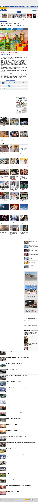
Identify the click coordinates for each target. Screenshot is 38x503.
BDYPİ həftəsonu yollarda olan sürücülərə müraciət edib (17, 479)
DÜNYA (22, 6)
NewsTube (35, 6)
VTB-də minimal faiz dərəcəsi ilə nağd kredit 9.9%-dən (8, 52)
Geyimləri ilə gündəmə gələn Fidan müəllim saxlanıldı (16, 436)
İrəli (37, 16)
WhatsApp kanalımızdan (10, 80)
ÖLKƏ (7, 6)
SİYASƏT (10, 6)
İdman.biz (31, 8)
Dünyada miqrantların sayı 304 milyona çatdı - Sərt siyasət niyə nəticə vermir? (20, 442)
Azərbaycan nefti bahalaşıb (11, 424)
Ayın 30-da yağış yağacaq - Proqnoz (13, 381)
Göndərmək (27, 330)
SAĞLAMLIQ (30, 6)
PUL (11, 8)
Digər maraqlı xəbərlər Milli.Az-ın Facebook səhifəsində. (15, 82)
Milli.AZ (3, 10)
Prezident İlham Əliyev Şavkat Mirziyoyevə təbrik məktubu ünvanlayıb (20, 412)
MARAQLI (25, 6)
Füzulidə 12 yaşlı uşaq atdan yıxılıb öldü (13, 448)
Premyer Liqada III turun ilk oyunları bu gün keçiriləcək (16, 473)
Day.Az (20, 8)
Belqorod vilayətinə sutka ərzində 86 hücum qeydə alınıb (16, 375)
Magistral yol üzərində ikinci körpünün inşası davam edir (17, 357)
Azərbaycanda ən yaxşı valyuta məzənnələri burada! (31, 19)
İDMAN (19, 6)
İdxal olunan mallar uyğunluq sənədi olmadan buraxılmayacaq (18, 485)
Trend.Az (23, 8)
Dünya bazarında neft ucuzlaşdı (12, 491)
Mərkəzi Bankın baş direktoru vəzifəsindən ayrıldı (16, 460)
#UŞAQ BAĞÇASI (9, 54)
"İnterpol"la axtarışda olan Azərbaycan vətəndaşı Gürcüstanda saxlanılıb (19, 387)
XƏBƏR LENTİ (3, 6)
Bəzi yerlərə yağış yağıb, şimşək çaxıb (13, 418)
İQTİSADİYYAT (15, 6)
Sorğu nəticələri (35, 330)
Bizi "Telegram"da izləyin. (15, 85)
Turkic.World (36, 8)
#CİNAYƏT (3, 54)
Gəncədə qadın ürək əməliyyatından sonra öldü (15, 454)
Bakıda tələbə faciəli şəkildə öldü (12, 369)
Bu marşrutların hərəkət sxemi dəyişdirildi (14, 363)
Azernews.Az (27, 8)
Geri (0, 16)
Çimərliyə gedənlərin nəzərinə (12, 430)
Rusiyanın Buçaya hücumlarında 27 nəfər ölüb (14, 351)
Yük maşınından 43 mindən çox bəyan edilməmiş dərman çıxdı (18, 393)
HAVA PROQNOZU (15, 8)
